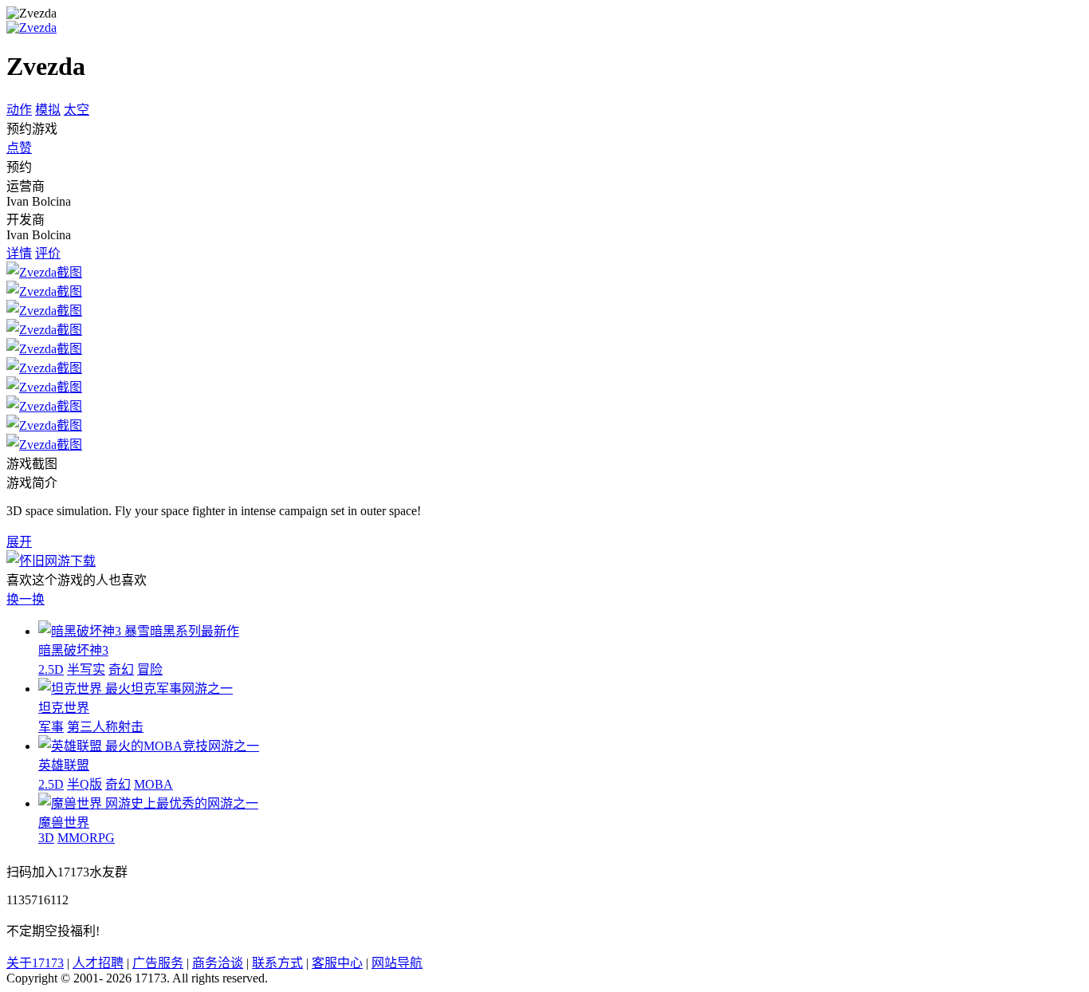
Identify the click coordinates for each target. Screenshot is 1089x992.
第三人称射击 (105, 727)
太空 (76, 109)
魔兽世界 (63, 822)
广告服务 (157, 963)
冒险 (150, 669)
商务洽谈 (217, 963)
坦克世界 (63, 707)
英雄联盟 (63, 765)
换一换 (25, 599)
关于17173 (35, 963)
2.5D (51, 669)
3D (46, 837)
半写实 (86, 669)
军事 (51, 727)
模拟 (48, 109)
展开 (19, 542)
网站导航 (397, 963)
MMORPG (86, 837)
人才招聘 (98, 963)
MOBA (153, 784)
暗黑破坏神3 (73, 650)
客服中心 (337, 963)
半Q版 (84, 784)
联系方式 (277, 963)
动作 (19, 109)
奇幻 (121, 669)
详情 (19, 253)
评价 (48, 253)
